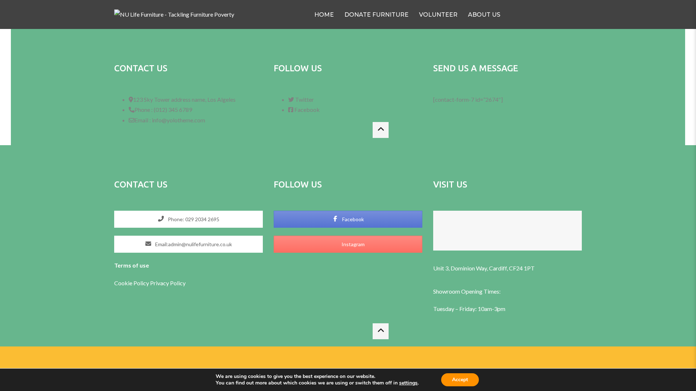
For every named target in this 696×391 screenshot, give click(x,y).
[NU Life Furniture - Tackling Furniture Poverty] (174, 14)
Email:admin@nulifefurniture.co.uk (193, 244)
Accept (460, 379)
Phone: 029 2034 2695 (193, 219)
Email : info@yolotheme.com (169, 120)
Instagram (352, 244)
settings (408, 383)
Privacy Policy (168, 282)
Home (324, 14)
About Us (484, 14)
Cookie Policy (132, 282)
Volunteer (438, 14)
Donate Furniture (376, 14)
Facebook (352, 219)
